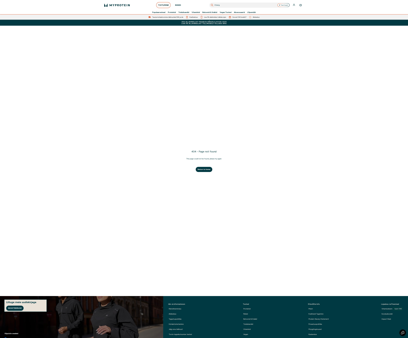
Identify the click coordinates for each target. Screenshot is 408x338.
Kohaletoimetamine (176, 324)
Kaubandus (312, 334)
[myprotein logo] (117, 5)
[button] (403, 332)
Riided (245, 314)
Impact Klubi (386, 319)
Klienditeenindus (175, 309)
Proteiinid (172, 12)
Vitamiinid (196, 12)
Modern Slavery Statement (318, 319)
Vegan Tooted (225, 12)
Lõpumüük (251, 12)
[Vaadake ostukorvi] (300, 5)
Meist (310, 309)
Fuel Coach (284, 5)
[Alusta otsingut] (212, 5)
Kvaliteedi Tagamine (315, 314)
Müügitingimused (315, 329)
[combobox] (249, 5)
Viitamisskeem (392, 309)
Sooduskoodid (387, 314)
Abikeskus (172, 314)
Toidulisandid (183, 12)
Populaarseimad (158, 12)
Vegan (245, 334)
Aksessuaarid (239, 12)
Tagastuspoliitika (175, 319)
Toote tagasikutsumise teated (180, 334)
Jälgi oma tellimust (176, 329)
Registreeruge (15, 308)
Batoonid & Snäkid (209, 12)
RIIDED (178, 5)
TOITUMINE (163, 5)
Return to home (204, 169)
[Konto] (294, 5)
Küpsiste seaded (11, 333)
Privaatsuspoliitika (315, 324)
